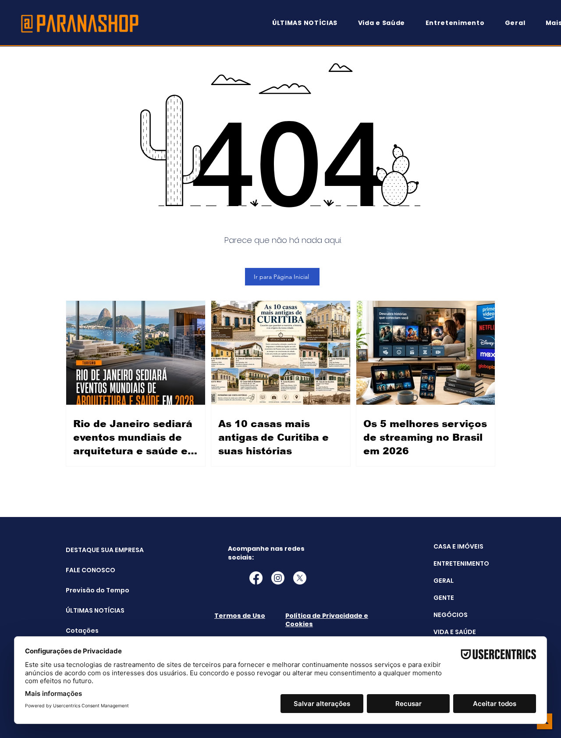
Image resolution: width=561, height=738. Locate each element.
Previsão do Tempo (88, 590)
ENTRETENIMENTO (461, 563)
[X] (299, 578)
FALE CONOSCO (88, 570)
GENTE (443, 597)
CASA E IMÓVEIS (458, 546)
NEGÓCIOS (450, 614)
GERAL (443, 580)
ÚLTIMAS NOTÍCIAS (88, 610)
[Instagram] (277, 578)
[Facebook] (256, 578)
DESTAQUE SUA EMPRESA (88, 549)
